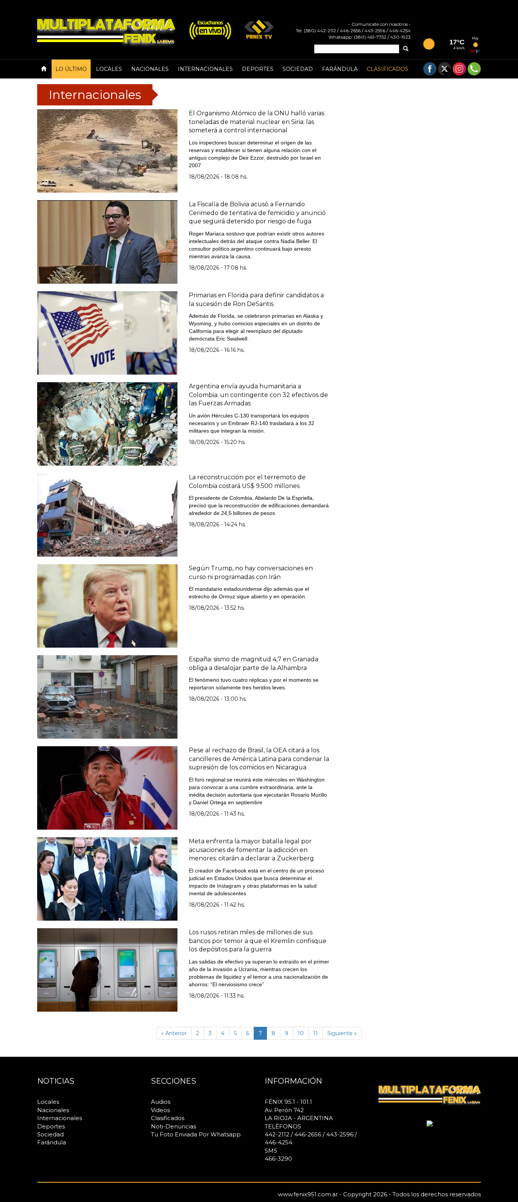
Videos (160, 1110)
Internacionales (205, 69)
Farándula (340, 69)
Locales (109, 69)
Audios (160, 1101)
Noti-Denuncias (173, 1126)
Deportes (257, 69)
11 (315, 1033)
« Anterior (174, 1033)
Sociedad (298, 69)
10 (301, 1033)
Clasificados (387, 69)
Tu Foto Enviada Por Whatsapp (196, 1134)
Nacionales (150, 69)
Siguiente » (342, 1033)
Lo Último (71, 69)
